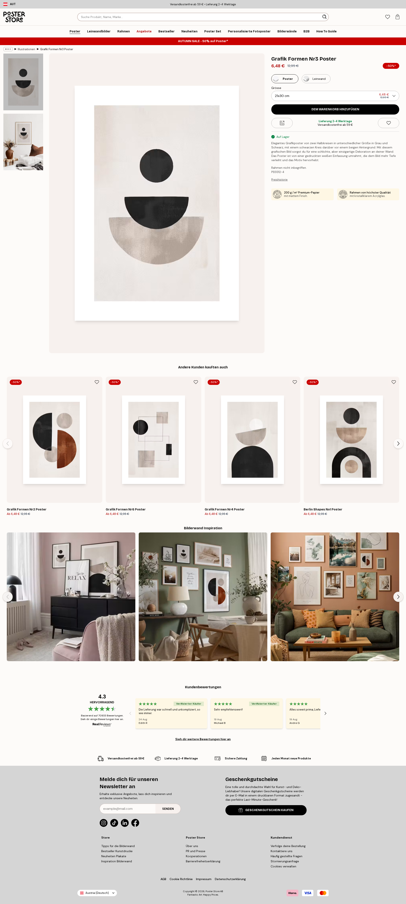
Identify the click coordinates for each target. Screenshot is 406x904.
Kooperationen (196, 856)
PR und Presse (195, 851)
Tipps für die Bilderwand (118, 846)
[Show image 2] (23, 142)
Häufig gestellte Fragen (286, 856)
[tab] (387, 17)
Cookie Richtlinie (181, 879)
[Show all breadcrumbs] (8, 49)
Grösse (276, 88)
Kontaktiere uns (281, 851)
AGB (163, 879)
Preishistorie (279, 179)
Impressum (203, 879)
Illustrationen (26, 49)
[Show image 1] (23, 82)
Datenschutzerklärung (230, 879)
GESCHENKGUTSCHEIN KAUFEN (269, 810)
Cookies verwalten (283, 866)
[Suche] (325, 17)
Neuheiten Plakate (113, 856)
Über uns (192, 846)
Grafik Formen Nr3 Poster (56, 49)
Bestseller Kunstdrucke (117, 851)
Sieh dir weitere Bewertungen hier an (203, 739)
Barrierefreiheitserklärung (203, 861)
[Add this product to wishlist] (388, 123)
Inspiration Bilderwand (116, 861)
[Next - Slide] (398, 443)
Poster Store (212, 891)
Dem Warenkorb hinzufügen (335, 109)
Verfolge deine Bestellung (288, 846)
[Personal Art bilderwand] (335, 596)
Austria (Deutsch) (97, 893)
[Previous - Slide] (8, 443)
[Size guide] (282, 123)
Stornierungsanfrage (285, 861)
